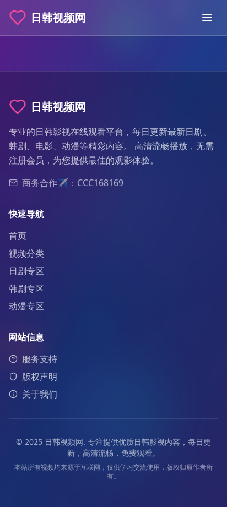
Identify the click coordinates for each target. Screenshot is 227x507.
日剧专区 (26, 271)
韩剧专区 (26, 288)
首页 (17, 236)
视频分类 (26, 253)
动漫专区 (26, 306)
